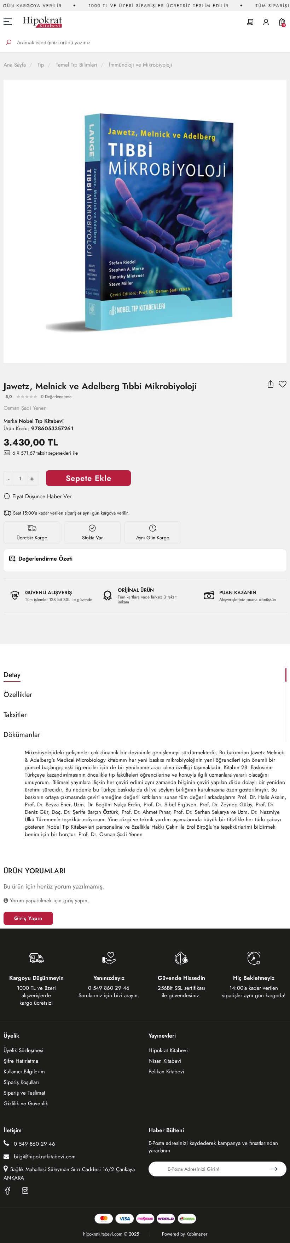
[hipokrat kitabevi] (40, 21)
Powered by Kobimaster (184, 1234)
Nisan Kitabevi (165, 1061)
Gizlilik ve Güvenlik (26, 1103)
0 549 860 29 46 (33, 1144)
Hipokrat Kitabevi (168, 1050)
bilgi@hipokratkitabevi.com (45, 1156)
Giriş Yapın (28, 918)
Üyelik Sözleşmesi (24, 1050)
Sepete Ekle (88, 478)
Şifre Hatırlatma (21, 1061)
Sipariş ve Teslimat (24, 1093)
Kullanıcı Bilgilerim (24, 1071)
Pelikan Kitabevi (166, 1071)
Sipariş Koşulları (21, 1082)
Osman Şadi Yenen (25, 408)
